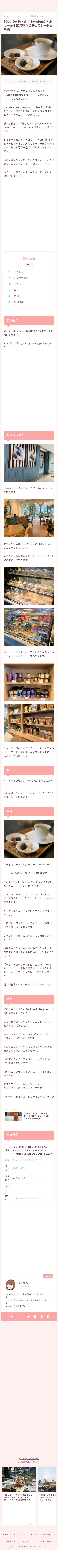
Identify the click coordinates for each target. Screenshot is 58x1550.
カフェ (35, 16)
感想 (16, 296)
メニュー (19, 284)
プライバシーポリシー (28, 1541)
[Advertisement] (29, 214)
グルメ (14, 1535)
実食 (16, 290)
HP (27, 780)
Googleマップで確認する (24, 1160)
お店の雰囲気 (21, 278)
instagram (34, 1198)
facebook (22, 1198)
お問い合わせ (46, 1541)
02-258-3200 (19, 1168)
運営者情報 (10, 1541)
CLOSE (29, 265)
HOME (5, 1535)
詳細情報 (19, 302)
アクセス (18, 272)
